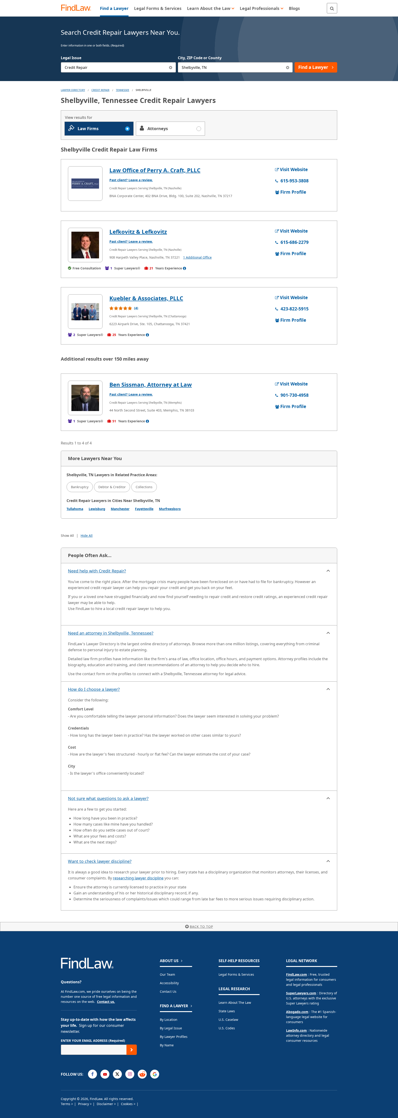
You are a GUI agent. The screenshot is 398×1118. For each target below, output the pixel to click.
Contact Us (168, 991)
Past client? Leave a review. (131, 180)
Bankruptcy (79, 487)
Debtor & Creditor (112, 487)
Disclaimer (105, 1104)
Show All (67, 535)
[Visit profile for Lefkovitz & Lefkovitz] (85, 245)
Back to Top (201, 926)
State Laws (227, 1011)
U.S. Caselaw (228, 1019)
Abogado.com (297, 1012)
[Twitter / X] (117, 1074)
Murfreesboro (170, 509)
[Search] (332, 8)
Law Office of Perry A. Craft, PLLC (154, 170)
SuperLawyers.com (301, 993)
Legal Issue (71, 57)
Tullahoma (75, 509)
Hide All (87, 535)
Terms (66, 1104)
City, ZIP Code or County (200, 57)
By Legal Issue (171, 1028)
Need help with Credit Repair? (97, 571)
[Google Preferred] (154, 1074)
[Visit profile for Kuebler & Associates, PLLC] (85, 312)
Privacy (84, 1104)
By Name (167, 1045)
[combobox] (118, 67)
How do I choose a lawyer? (94, 689)
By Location (168, 1019)
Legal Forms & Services (236, 974)
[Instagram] (129, 1074)
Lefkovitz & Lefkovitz (138, 231)
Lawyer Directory (73, 90)
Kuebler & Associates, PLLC (146, 298)
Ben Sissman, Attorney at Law (150, 384)
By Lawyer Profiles (173, 1036)
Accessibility (169, 983)
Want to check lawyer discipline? (100, 861)
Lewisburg (97, 509)
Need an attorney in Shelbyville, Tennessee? (110, 633)
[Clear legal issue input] (171, 67)
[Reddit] (142, 1074)
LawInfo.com (296, 1030)
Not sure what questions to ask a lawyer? (108, 798)
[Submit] (131, 1050)
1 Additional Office (197, 257)
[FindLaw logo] (78, 8)
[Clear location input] (287, 67)
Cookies (127, 1104)
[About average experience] (184, 268)
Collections (144, 487)
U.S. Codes (227, 1028)
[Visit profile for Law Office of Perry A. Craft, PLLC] (85, 183)
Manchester (120, 509)
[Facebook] (92, 1074)
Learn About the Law (235, 1002)
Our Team (167, 974)
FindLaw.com (296, 974)
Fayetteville (144, 509)
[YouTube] (104, 1074)
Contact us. (106, 1001)
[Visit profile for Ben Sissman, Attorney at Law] (85, 398)
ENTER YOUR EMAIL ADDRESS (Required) (93, 1040)
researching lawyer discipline (138, 878)
